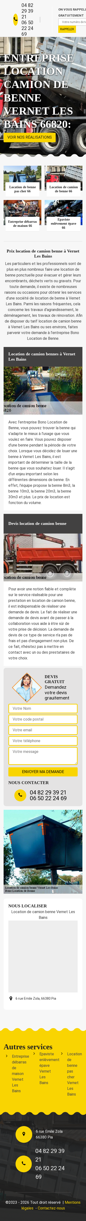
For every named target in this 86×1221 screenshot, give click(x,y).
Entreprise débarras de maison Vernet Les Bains (18, 1073)
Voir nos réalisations (29, 137)
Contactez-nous (51, 1208)
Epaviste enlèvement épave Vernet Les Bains (45, 1068)
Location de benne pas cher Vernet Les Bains (73, 1074)
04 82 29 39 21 (27, 11)
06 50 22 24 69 (27, 28)
